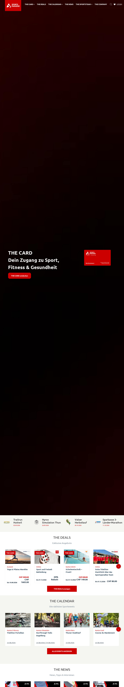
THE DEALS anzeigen (62, 589)
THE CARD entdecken (19, 276)
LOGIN (119, 4)
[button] (118, 566)
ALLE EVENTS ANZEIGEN (62, 651)
